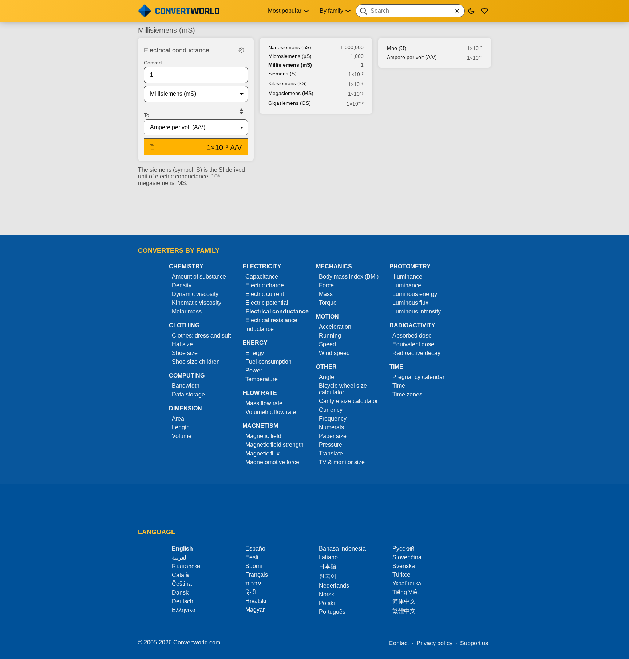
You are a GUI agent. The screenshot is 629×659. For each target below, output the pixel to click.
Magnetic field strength (274, 445)
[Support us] (484, 10)
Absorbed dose (412, 335)
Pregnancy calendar (418, 377)
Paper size (333, 436)
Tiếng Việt (405, 592)
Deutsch (182, 601)
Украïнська (406, 583)
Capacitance (261, 276)
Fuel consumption (268, 362)
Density (181, 285)
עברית (253, 583)
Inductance (259, 329)
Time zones (407, 394)
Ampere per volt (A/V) (412, 57)
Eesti (251, 557)
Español (256, 548)
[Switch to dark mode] (471, 10)
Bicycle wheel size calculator (343, 389)
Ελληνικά (183, 610)
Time (398, 386)
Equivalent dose (413, 344)
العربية (180, 558)
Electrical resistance (271, 320)
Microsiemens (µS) (290, 56)
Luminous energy (414, 294)
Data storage (188, 394)
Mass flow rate (263, 403)
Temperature (261, 379)
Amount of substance (199, 276)
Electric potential (266, 303)
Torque (328, 303)
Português (332, 612)
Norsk (326, 594)
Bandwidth (185, 386)
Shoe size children (196, 362)
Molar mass (187, 311)
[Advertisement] (314, 208)
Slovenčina (407, 557)
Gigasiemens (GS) (289, 103)
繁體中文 (404, 611)
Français (256, 575)
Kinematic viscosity (196, 303)
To (146, 115)
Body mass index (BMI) (349, 276)
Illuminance (407, 276)
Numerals (331, 427)
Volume (181, 436)
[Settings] (241, 50)
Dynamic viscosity (195, 294)
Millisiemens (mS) (290, 65)
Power (253, 370)
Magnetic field (263, 436)
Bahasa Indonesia (342, 548)
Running (330, 335)
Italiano (328, 557)
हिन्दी (250, 592)
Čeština (182, 584)
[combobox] (410, 10)
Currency (331, 410)
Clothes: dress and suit (201, 335)
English (182, 548)
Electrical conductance (277, 311)
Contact (399, 643)
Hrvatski (255, 601)
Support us (474, 643)
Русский (403, 548)
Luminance (406, 285)
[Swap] (241, 111)
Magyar (255, 610)
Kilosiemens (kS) (287, 83)
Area (178, 418)
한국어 (327, 576)
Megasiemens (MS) (290, 93)
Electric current (264, 294)
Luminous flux (410, 303)
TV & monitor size (342, 462)
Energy (254, 353)
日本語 (327, 566)
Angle (326, 377)
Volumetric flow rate (270, 412)
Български (186, 566)
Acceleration (335, 327)
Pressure (330, 445)
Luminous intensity (416, 311)
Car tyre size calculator (348, 401)
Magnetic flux (262, 453)
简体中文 (404, 601)
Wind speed (334, 353)
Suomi (253, 566)
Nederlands (334, 586)
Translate (331, 453)
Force (326, 285)
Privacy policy (434, 643)
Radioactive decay (416, 353)
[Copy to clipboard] (152, 146)
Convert (153, 63)
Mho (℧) (396, 48)
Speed (327, 344)
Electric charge (264, 285)
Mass (326, 294)
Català (180, 575)
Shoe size (185, 353)
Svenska (403, 566)
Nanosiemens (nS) (289, 47)
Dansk (180, 592)
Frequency (333, 418)
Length (181, 427)
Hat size (182, 344)
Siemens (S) (282, 73)
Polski (327, 603)
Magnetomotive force (272, 462)
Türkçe (401, 575)
